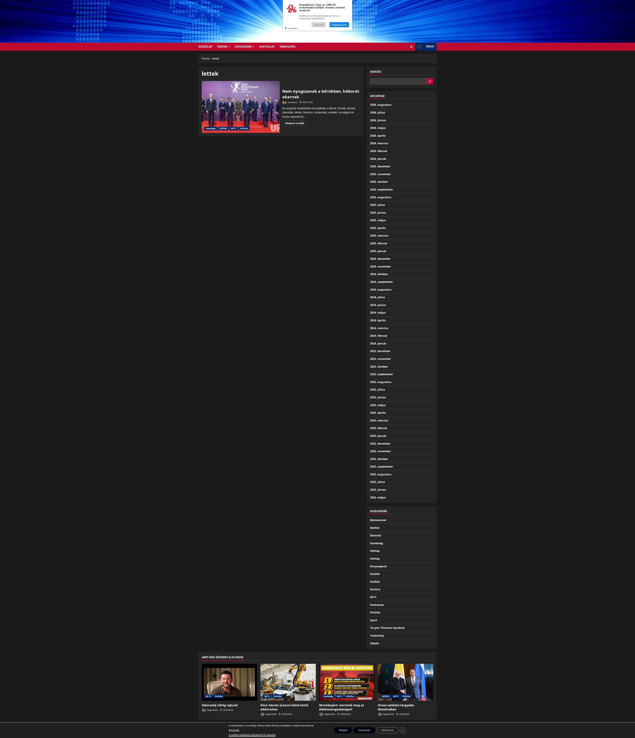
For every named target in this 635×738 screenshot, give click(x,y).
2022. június (378, 490)
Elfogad (343, 730)
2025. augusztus (380, 197)
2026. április (378, 135)
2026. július (377, 112)
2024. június (378, 305)
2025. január (378, 251)
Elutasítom (364, 730)
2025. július (377, 205)
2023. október (379, 366)
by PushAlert (292, 28)
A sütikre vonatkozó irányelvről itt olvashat (252, 734)
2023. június (378, 397)
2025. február (378, 243)
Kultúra (375, 589)
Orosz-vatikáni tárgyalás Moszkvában (396, 707)
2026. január (378, 159)
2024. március (379, 328)
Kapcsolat (267, 46)
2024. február (378, 336)
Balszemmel (378, 520)
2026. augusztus (380, 105)
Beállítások (387, 730)
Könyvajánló (378, 566)
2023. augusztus (380, 382)
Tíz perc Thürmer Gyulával (387, 628)
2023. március (379, 420)
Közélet (375, 574)
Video (430, 46)
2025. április (378, 228)
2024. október (379, 274)
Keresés (375, 72)
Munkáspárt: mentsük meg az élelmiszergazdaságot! (341, 707)
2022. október (379, 459)
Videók (222, 46)
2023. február (378, 428)
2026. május (378, 128)
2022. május (378, 497)
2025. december (380, 166)
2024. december (380, 259)
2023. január (378, 436)
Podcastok (377, 605)
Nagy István (212, 710)
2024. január (378, 343)
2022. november (380, 451)
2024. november (380, 266)
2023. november (380, 359)
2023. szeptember (381, 374)
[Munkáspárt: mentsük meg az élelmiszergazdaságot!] (347, 682)
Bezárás (318, 24)
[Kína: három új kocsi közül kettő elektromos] (288, 682)
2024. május (378, 312)
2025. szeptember (381, 189)
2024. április (378, 320)
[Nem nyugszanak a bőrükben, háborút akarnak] (241, 107)
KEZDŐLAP (205, 46)
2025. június (378, 212)
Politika (244, 128)
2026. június (378, 120)
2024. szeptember (381, 282)
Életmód (375, 535)
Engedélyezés (339, 24)
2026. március (379, 143)
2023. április (378, 413)
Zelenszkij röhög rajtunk (220, 705)
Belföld (374, 528)
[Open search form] (411, 46)
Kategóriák (243, 46)
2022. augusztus (380, 474)
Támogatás (287, 46)
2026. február (378, 151)
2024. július (377, 297)
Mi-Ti (233, 128)
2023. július (377, 389)
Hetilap (375, 551)
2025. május (378, 220)
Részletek (234, 730)
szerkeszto (292, 102)
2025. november (380, 174)
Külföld (223, 128)
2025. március (379, 235)
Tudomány (377, 635)
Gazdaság (210, 128)
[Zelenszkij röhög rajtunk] (229, 682)
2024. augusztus (380, 289)
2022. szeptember (381, 466)
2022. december (380, 443)
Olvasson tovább (296, 123)
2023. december (380, 351)
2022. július (377, 482)
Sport (373, 620)
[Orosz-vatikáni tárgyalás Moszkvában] (405, 682)
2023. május (378, 405)
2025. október (379, 182)
